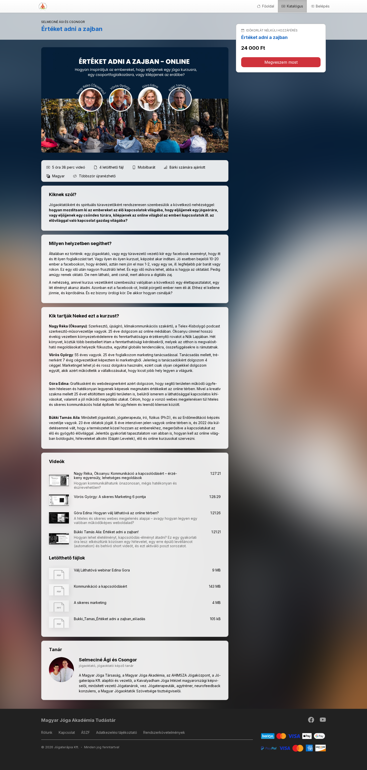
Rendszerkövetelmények (164, 732)
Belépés (322, 6)
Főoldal (267, 6)
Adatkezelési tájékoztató (116, 732)
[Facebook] (311, 721)
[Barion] (293, 736)
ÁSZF (85, 732)
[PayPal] (293, 748)
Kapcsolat (67, 732)
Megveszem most (281, 62)
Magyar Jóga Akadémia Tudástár (78, 720)
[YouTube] (323, 721)
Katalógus (294, 6)
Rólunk (46, 732)
